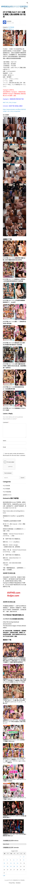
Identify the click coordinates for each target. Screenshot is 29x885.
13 (14, 863)
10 (4, 863)
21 (17, 866)
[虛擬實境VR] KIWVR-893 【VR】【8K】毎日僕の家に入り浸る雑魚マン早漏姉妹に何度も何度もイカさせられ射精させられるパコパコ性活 (14, 680)
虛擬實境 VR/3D (7, 495)
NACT (7, 29)
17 (4, 866)
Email (4, 447)
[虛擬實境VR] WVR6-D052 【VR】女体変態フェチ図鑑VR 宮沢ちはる (14, 740)
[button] (25, 8)
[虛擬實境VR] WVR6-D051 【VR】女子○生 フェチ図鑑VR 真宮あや (14, 798)
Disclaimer (18, 883)
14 (17, 863)
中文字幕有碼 (11, 27)
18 (7, 866)
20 (14, 866)
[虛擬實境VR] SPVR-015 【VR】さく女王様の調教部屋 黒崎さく (14, 816)
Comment (6, 422)
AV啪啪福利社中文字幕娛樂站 (18, 880)
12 (10, 863)
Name (4, 440)
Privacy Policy (12, 883)
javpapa (9, 21)
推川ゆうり (11, 29)
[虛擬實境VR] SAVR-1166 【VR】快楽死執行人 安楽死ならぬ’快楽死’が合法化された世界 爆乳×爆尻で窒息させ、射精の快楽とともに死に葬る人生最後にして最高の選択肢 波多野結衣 (14, 660)
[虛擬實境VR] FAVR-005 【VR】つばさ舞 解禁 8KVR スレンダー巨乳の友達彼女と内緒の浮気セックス (14, 721)
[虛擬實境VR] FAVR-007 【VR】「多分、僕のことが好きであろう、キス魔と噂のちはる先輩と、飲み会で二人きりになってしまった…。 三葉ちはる (14, 701)
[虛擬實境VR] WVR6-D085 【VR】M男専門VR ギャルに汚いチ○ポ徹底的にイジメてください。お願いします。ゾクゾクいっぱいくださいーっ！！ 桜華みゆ (14, 760)
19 (10, 866)
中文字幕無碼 (6, 488)
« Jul (4, 875)
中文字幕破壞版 (7, 491)
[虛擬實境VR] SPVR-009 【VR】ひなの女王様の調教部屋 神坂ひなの (14, 834)
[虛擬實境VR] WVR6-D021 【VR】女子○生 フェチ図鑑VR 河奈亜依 (14, 780)
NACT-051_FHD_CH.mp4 (9, 102)
